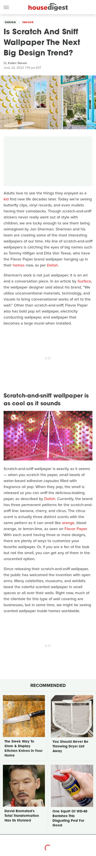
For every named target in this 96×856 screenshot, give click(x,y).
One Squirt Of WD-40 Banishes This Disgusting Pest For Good (69, 818)
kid (6, 199)
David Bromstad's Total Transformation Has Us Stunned (21, 816)
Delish (52, 265)
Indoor (27, 22)
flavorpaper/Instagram (80, 125)
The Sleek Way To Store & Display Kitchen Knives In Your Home (23, 748)
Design (10, 22)
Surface (84, 281)
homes (19, 265)
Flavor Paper (76, 529)
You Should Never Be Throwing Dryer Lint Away (70, 746)
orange (68, 523)
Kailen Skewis (17, 63)
